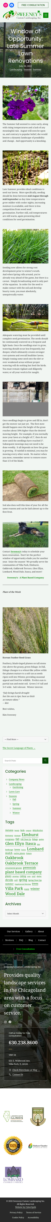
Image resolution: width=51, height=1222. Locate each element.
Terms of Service (33, 1212)
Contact (42, 940)
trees (35, 883)
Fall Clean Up (26, 839)
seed (33, 876)
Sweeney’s (16, 551)
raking (23, 876)
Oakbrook (14, 857)
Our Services (13, 931)
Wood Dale (15, 893)
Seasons (28, 69)
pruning (16, 876)
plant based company (23, 871)
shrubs (9, 879)
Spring (16, 803)
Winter (16, 812)
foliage (35, 839)
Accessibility (33, 1217)
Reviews (9, 940)
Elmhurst (30, 834)
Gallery (29, 931)
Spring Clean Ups (35, 880)
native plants (19, 853)
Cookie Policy (18, 1217)
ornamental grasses (13, 868)
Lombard (35, 848)
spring (23, 880)
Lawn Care (14, 791)
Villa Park (14, 888)
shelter (39, 876)
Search (45, 761)
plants (8, 876)
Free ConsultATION (33, 5)
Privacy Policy (16, 1212)
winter (35, 889)
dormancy (9, 835)
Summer (37, 69)
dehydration (38, 830)
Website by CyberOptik (25, 1207)
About (41, 931)
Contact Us (17, 1074)
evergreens (9, 839)
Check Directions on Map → (26, 1069)
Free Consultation (25, 948)
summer (9, 883)
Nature (29, 853)
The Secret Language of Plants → (19, 747)
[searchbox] (22, 761)
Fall (14, 799)
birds (22, 830)
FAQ (21, 940)
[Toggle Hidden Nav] (45, 15)
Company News (16, 779)
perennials (29, 867)
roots (29, 876)
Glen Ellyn (14, 843)
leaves (23, 850)
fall (17, 839)
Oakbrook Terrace (21, 863)
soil (16, 880)
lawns (17, 849)
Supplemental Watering (23, 884)
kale (38, 844)
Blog (31, 940)
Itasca (30, 843)
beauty (17, 830)
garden (41, 839)
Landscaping (16, 69)
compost (28, 830)
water (26, 889)
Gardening (18, 787)
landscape (9, 849)
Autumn (9, 830)
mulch (9, 853)
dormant (17, 835)
